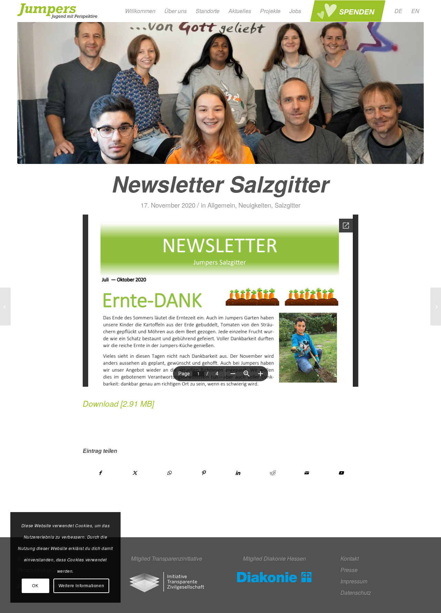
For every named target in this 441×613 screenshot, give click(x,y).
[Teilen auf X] (135, 473)
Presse (349, 570)
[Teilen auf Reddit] (272, 473)
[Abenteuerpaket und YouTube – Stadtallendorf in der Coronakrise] (435, 306)
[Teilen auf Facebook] (100, 473)
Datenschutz (355, 592)
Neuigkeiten (254, 204)
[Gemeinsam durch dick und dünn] (5, 306)
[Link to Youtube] (341, 473)
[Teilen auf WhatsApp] (169, 473)
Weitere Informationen (81, 585)
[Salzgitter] (220, 93)
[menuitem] (140, 11)
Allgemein (221, 204)
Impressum (353, 581)
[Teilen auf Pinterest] (203, 473)
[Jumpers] (58, 11)
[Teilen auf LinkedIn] (238, 473)
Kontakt (349, 558)
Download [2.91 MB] (118, 403)
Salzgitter (287, 204)
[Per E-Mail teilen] (307, 473)
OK (35, 585)
